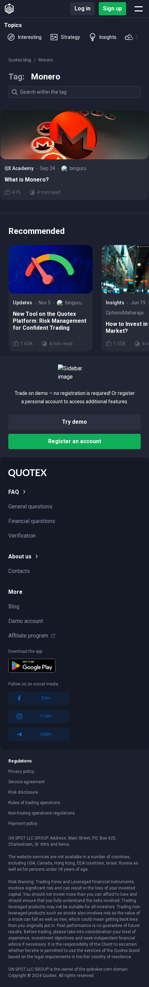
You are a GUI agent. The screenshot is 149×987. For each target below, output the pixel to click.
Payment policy (22, 823)
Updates (22, 302)
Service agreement (26, 781)
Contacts (19, 571)
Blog (13, 606)
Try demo (74, 422)
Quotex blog (19, 60)
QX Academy (19, 168)
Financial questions (31, 521)
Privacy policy (21, 771)
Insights (107, 37)
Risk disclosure (23, 792)
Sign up (112, 8)
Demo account (25, 621)
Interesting (30, 37)
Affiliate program (28, 635)
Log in (82, 8)
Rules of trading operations (34, 802)
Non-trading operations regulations (41, 813)
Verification (22, 535)
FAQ (13, 492)
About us (20, 556)
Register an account (74, 441)
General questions (30, 506)
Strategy (70, 37)
